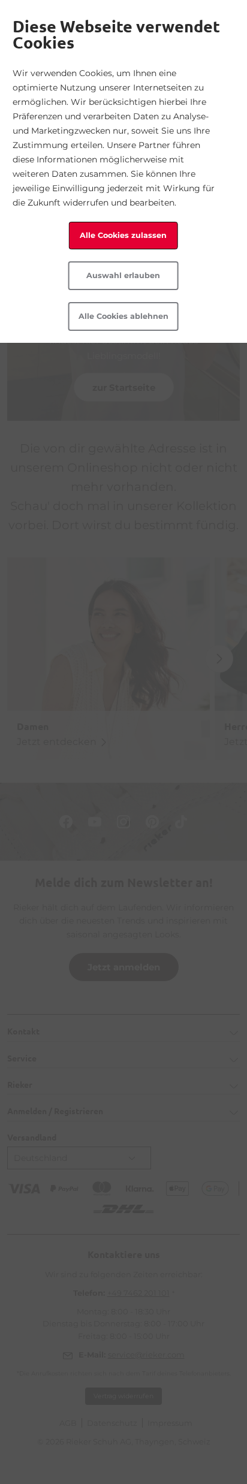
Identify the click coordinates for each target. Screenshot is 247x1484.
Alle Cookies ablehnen (123, 316)
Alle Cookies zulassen (123, 235)
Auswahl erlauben (123, 275)
